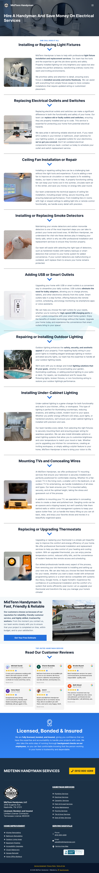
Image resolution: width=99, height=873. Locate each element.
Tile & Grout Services (62, 814)
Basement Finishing (13, 843)
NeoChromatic (64, 870)
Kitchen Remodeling (13, 833)
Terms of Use (61, 866)
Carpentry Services (62, 800)
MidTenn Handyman (22, 5)
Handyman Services (63, 787)
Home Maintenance (62, 807)
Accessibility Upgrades (14, 846)
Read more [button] (9, 683)
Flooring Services (61, 811)
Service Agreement (40, 866)
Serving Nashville (62, 826)
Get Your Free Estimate (25, 638)
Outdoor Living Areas (14, 839)
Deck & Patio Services (63, 818)
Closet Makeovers (12, 850)
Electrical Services (61, 797)
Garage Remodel (12, 853)
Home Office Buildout (14, 857)
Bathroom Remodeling (14, 836)
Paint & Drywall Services (64, 804)
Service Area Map (61, 846)
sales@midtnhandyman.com (65, 842)
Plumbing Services (61, 794)
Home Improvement (14, 826)
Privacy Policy (51, 866)
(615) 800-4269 (60, 835)
